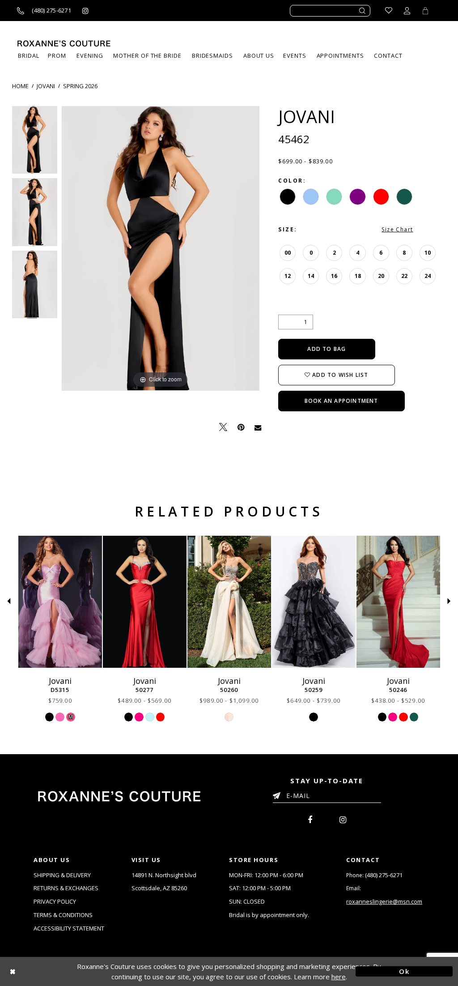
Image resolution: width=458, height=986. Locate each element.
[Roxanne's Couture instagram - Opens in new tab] (85, 10)
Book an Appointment (341, 401)
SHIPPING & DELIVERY (62, 875)
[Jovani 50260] (229, 602)
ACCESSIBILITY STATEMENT (69, 928)
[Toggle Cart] (425, 10)
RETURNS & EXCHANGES (66, 888)
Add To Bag (326, 349)
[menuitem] (294, 55)
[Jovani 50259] (314, 602)
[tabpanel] (34, 142)
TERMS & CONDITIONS (63, 915)
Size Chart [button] (397, 229)
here (338, 976)
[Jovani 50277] (145, 602)
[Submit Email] (278, 794)
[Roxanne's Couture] (64, 43)
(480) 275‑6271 (384, 875)
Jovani (46, 86)
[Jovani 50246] (398, 602)
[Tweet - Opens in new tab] (223, 427)
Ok (404, 971)
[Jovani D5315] (60, 602)
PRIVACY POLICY (55, 901)
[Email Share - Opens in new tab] (258, 427)
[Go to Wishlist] (388, 10)
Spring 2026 (80, 86)
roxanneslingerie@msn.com (384, 901)
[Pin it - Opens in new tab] (241, 427)
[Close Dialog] (53, 971)
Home (20, 86)
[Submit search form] (362, 11)
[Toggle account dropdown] (407, 10)
